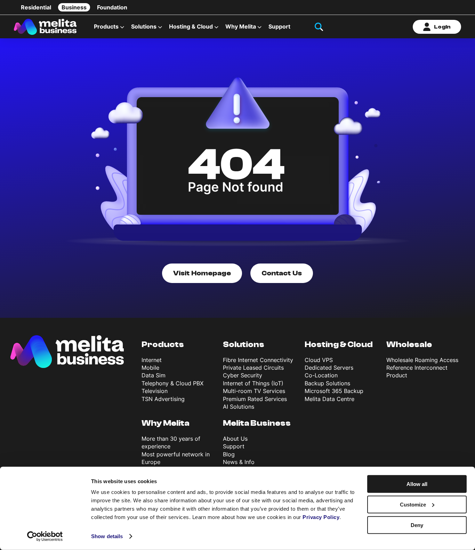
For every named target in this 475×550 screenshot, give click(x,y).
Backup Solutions (327, 383)
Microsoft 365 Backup (334, 390)
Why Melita (240, 26)
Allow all (416, 484)
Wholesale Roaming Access (422, 359)
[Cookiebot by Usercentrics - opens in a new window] (45, 536)
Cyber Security (242, 375)
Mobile (150, 367)
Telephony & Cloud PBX (172, 383)
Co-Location (321, 375)
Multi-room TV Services (254, 390)
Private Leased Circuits (253, 367)
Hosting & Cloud (339, 344)
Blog (229, 454)
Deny (417, 525)
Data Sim (154, 375)
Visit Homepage (202, 273)
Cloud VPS (319, 359)
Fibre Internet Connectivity (258, 359)
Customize (413, 505)
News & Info (239, 461)
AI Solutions (238, 406)
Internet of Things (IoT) (253, 383)
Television (155, 390)
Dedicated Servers (329, 367)
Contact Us (281, 273)
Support (279, 26)
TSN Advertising (163, 398)
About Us (235, 438)
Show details (107, 536)
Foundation (112, 7)
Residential (36, 7)
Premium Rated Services (255, 398)
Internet (152, 359)
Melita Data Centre (329, 398)
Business (74, 7)
